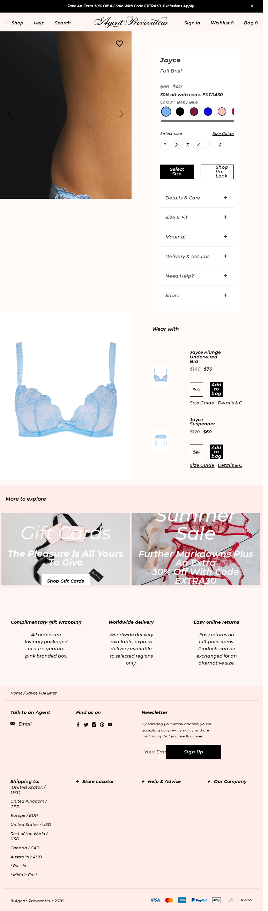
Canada (24, 847)
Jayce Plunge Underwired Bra (205, 357)
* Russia (18, 865)
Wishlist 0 (222, 22)
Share (172, 295)
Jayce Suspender (202, 422)
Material (175, 237)
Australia (26, 857)
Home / (18, 693)
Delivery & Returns (187, 256)
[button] (192, 22)
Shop (17, 22)
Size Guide (202, 402)
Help (39, 22)
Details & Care (182, 197)
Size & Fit (176, 217)
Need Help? (179, 276)
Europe (24, 815)
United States (30, 824)
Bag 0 (251, 22)
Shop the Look (222, 172)
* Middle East (23, 874)
